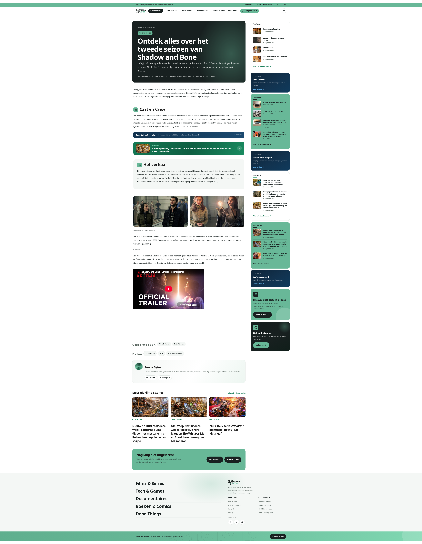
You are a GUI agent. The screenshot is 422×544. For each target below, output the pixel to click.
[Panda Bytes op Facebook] (277, 4)
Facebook (151, 353)
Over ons (248, 5)
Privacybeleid (155, 536)
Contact (258, 5)
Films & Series (172, 11)
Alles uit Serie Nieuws (261, 264)
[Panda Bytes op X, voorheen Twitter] (281, 4)
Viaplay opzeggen (265, 501)
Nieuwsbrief (268, 5)
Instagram (166, 378)
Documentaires (202, 11)
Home (140, 27)
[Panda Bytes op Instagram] (284, 4)
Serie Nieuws (179, 344)
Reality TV (231, 513)
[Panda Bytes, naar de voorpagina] (141, 11)
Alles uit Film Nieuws (261, 216)
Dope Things (232, 11)
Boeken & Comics (219, 11)
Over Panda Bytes (234, 505)
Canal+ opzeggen (264, 505)
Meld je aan (261, 314)
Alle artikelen (156, 11)
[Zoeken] (284, 10)
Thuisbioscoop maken (266, 513)
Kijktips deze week (251, 11)
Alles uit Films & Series (237, 393)
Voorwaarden (178, 536)
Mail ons (152, 378)
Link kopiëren (176, 353)
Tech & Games (187, 11)
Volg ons (260, 345)
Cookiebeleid (166, 536)
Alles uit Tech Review (261, 144)
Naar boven (279, 536)
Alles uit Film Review (261, 66)
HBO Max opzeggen (265, 509)
